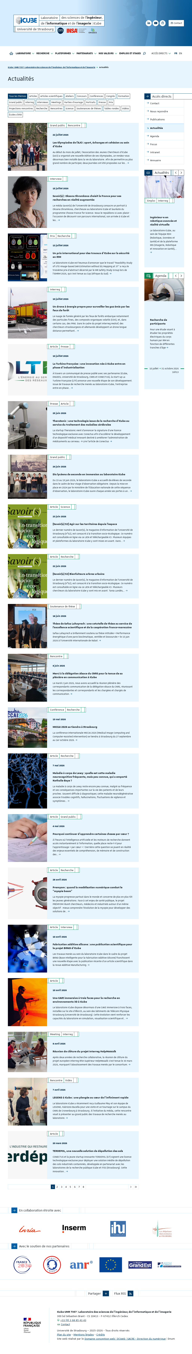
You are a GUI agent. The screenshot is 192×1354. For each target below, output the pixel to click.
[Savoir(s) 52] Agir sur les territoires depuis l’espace (85, 524)
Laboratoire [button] (23, 53)
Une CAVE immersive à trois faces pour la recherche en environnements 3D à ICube (86, 1000)
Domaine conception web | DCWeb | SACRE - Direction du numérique (125, 1338)
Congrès (110, 96)
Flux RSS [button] (120, 1293)
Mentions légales (84, 1334)
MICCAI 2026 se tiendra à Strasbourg (75, 727)
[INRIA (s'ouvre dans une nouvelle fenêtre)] (29, 1229)
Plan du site (64, 1334)
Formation (123, 96)
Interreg (29, 102)
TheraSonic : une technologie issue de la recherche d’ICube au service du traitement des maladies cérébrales (91, 422)
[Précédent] (176, 173)
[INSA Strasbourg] (76, 30)
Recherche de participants (158, 321)
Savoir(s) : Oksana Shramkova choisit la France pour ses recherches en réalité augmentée (87, 198)
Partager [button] (94, 1293)
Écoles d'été (15, 114)
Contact (177, 23)
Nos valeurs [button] (106, 53)
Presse (102, 102)
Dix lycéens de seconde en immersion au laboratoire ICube (89, 474)
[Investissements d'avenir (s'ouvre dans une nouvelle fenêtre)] (52, 1265)
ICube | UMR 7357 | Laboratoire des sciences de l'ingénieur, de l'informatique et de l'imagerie (51, 67)
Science (70, 108)
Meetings (56, 102)
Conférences (96, 96)
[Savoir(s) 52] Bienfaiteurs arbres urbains (78, 574)
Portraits (90, 102)
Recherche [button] (42, 53)
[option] (164, 221)
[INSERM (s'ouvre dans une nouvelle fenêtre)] (73, 1229)
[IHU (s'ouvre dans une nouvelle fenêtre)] (118, 1229)
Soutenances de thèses (89, 108)
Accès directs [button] (159, 53)
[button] (144, 53)
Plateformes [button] (63, 53)
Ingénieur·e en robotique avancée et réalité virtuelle (163, 221)
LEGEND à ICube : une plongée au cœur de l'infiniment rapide (90, 1097)
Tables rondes (111, 108)
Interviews (42, 102)
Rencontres (56, 108)
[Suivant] (181, 173)
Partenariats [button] (84, 53)
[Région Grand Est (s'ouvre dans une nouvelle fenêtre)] (140, 1265)
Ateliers (70, 96)
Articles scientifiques (51, 96)
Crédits (100, 1334)
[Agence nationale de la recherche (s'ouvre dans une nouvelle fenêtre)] (81, 1265)
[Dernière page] (136, 1186)
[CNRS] (60, 30)
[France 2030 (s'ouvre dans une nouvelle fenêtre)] (22, 1265)
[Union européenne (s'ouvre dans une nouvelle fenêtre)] (110, 1265)
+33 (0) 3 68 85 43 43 (73, 1320)
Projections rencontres (21, 108)
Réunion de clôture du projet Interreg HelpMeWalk (84, 1051)
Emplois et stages (130, 53)
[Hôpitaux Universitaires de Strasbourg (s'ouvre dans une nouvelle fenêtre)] (162, 1229)
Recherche (41, 108)
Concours (82, 96)
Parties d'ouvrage (73, 102)
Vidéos (125, 108)
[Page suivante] (130, 1186)
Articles (33, 96)
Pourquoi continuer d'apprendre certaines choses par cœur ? (91, 834)
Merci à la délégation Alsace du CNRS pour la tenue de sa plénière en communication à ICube (88, 675)
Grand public (15, 102)
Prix (111, 102)
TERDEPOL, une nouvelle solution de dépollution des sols (88, 1151)
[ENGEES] (93, 30)
